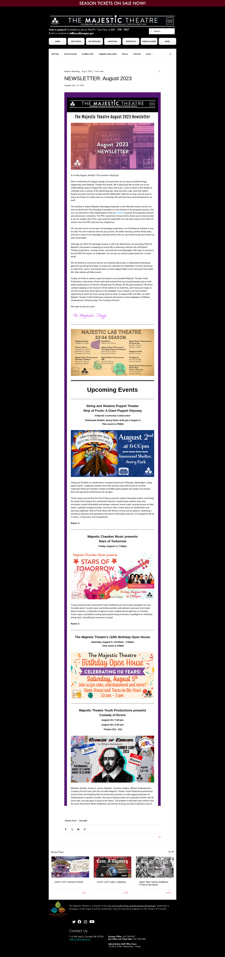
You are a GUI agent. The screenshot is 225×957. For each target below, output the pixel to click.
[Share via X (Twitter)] (72, 829)
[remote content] (112, 449)
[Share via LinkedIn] (78, 829)
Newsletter (83, 820)
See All (171, 851)
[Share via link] (84, 829)
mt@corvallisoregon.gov (81, 33)
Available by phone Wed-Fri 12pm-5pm (87, 29)
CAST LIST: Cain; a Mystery (111, 882)
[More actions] (159, 71)
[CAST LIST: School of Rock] (70, 867)
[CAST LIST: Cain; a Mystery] (112, 867)
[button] (76, 41)
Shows (125, 54)
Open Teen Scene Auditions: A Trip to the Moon (154, 883)
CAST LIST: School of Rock (69, 882)
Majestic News (71, 820)
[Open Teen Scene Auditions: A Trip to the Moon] (155, 867)
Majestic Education (108, 54)
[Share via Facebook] (65, 829)
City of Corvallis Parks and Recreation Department (132, 906)
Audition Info (88, 54)
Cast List (137, 54)
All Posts (55, 54)
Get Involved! (70, 54)
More (148, 54)
